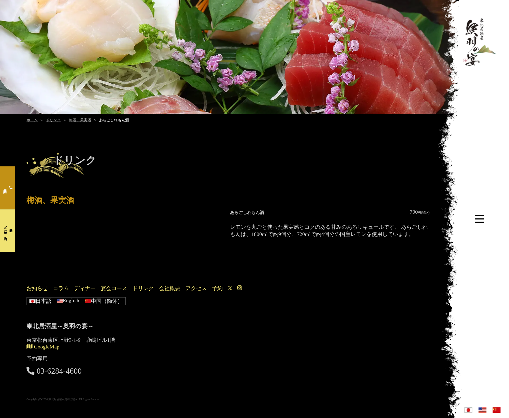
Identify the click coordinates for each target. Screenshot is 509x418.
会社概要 (169, 288)
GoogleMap (46, 347)
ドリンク (53, 120)
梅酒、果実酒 (80, 120)
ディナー (84, 288)
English (71, 300)
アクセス (196, 288)
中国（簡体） (107, 301)
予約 (217, 288)
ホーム (32, 120)
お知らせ (37, 288)
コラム (61, 288)
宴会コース (114, 288)
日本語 (43, 301)
